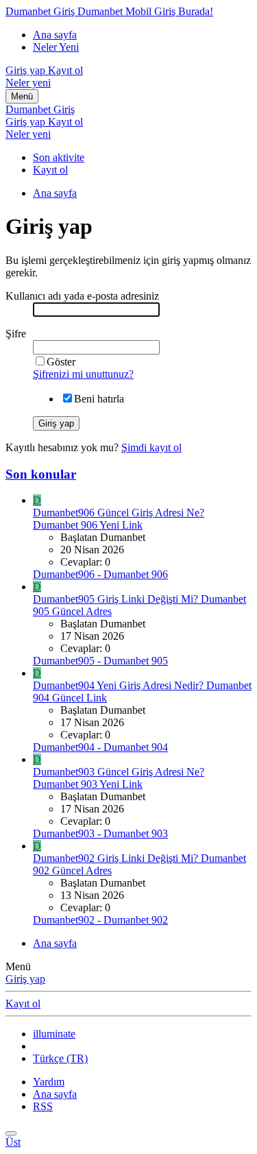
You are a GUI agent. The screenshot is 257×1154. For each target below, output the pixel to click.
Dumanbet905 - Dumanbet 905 (100, 660)
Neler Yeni (56, 47)
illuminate (54, 1033)
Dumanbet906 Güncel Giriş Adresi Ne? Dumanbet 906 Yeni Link (118, 519)
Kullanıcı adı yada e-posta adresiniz (82, 296)
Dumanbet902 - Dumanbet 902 (100, 920)
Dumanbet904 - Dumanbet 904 (100, 747)
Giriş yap (25, 979)
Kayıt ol (50, 170)
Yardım (48, 1081)
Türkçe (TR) (60, 1058)
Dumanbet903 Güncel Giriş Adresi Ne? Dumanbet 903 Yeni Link (118, 778)
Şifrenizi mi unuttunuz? (83, 374)
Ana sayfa (55, 34)
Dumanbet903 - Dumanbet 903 (100, 833)
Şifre (15, 333)
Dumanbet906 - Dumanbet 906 (100, 574)
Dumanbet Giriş (40, 109)
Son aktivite (58, 157)
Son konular (40, 474)
